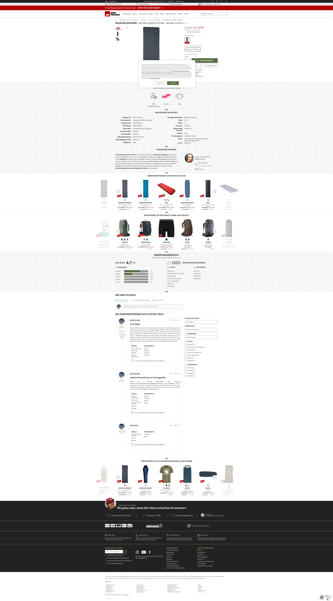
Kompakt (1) (171, 286)
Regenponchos (140, 587)
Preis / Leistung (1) (173, 281)
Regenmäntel (140, 586)
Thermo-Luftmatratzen (154, 20)
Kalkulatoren (109, 586)
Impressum (200, 559)
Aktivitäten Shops (110, 585)
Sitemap (126, 595)
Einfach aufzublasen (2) (174, 278)
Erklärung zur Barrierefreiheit (205, 561)
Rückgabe (169, 559)
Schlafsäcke (135, 20)
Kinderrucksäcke (171, 589)
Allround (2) (196, 276)
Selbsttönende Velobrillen (173, 592)
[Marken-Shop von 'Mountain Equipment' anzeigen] (118, 28)
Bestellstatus (170, 552)
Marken (180, 14)
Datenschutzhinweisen (155, 78)
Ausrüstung (143, 14)
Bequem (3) (170, 271)
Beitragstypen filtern (192, 318)
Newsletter (200, 555)
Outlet (186, 14)
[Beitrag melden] (179, 320)
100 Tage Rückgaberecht (176, 4)
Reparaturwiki (208, 566)
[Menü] (331, 595)
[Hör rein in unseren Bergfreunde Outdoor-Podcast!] (151, 552)
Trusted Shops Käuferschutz (195, 76)
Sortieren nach (190, 326)
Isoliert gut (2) (171, 276)
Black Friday (109, 592)
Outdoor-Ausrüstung (124, 20)
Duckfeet (200, 586)
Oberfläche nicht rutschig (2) (176, 273)
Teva (199, 585)
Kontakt (168, 557)
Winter (162, 14)
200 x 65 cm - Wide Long (193, 49)
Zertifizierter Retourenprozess (200, 526)
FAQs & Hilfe (170, 555)
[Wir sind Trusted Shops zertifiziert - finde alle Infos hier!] (203, 515)
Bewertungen (191, 334)
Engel (199, 589)
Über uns (199, 550)
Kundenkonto (201, 552)
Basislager (113, 1)
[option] (151, 52)
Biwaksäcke (170, 590)
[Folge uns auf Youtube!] (145, 552)
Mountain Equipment (126, 23)
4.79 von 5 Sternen (210, 4)
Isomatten (143, 20)
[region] (167, 74)
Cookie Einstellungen (172, 566)
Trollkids (200, 592)
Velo (156, 14)
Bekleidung (126, 14)
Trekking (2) (196, 278)
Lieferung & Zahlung (172, 550)
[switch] (328, 599)
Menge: (186, 56)
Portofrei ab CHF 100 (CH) (114, 4)
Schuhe (134, 14)
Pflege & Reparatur (111, 590)
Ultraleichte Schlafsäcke (173, 587)
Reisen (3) (196, 271)
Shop (106, 1)
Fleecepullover (140, 592)
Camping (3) (197, 273)
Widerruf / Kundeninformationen (175, 568)
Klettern (151, 14)
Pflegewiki (200, 566)
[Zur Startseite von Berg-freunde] (113, 14)
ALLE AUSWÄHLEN (173, 83)
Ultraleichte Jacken (141, 590)
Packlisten (108, 589)
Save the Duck (201, 590)
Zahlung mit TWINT (144, 4)
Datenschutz (173, 564)
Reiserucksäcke (171, 586)
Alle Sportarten (171, 14)
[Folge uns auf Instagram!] (138, 552)
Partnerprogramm (202, 557)
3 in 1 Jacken (140, 585)
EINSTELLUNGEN (160, 83)
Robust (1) (170, 283)
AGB (167, 564)
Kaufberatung (109, 587)
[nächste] (215, 192)
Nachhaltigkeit (201, 564)
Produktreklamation (172, 561)
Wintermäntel (140, 589)
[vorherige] (118, 192)
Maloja (199, 587)
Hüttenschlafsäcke (172, 585)
